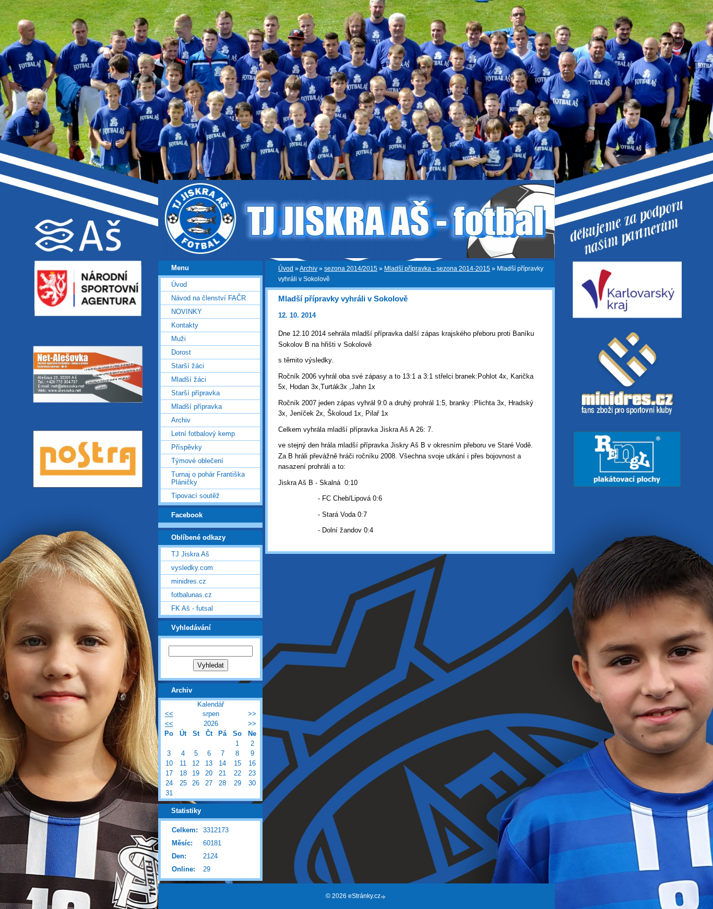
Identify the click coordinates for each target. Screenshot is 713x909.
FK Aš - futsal (192, 608)
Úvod (285, 268)
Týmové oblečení (197, 461)
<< (169, 714)
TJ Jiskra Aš (190, 554)
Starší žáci (187, 366)
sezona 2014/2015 (350, 268)
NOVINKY (186, 312)
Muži (178, 339)
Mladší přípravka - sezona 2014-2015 (437, 268)
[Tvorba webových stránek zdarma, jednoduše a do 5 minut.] (384, 896)
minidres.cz (188, 581)
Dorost (181, 352)
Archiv (308, 268)
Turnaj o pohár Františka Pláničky (208, 478)
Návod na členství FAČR (208, 298)
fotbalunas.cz (191, 595)
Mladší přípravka (196, 406)
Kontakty (184, 325)
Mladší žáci (188, 379)
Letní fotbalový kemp (203, 434)
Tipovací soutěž (195, 496)
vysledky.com (192, 568)
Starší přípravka (195, 393)
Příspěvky (186, 447)
